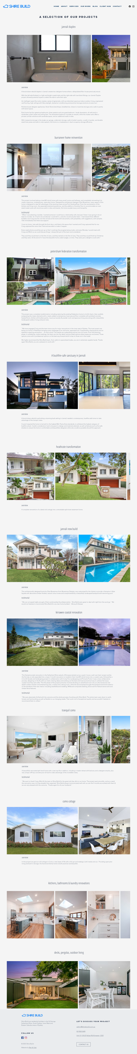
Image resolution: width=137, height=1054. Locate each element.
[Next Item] (126, 59)
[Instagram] (26, 1038)
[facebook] (22, 1038)
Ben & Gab (33, 1047)
